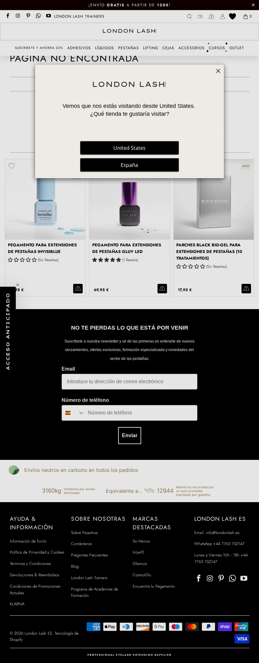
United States (129, 147)
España (129, 164)
